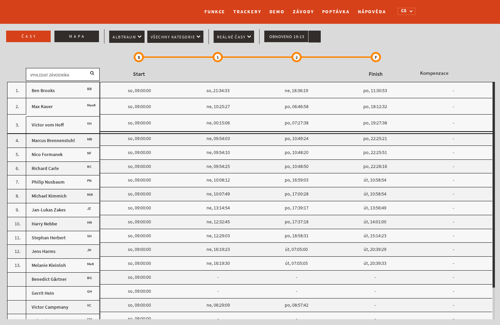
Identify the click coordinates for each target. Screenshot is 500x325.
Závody (303, 11)
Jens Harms (43, 251)
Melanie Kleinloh (49, 265)
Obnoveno (286, 36)
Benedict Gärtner (49, 279)
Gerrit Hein (43, 293)
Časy (29, 36)
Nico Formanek (47, 154)
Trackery (247, 11)
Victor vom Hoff (48, 125)
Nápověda (372, 11)
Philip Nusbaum (48, 182)
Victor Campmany (50, 307)
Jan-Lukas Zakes (49, 210)
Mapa (77, 36)
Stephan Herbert (49, 238)
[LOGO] (115, 8)
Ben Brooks (43, 90)
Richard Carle (45, 168)
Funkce (214, 11)
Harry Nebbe (44, 224)
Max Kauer (42, 106)
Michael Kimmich (49, 196)
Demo (277, 11)
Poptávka (336, 11)
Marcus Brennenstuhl (53, 140)
